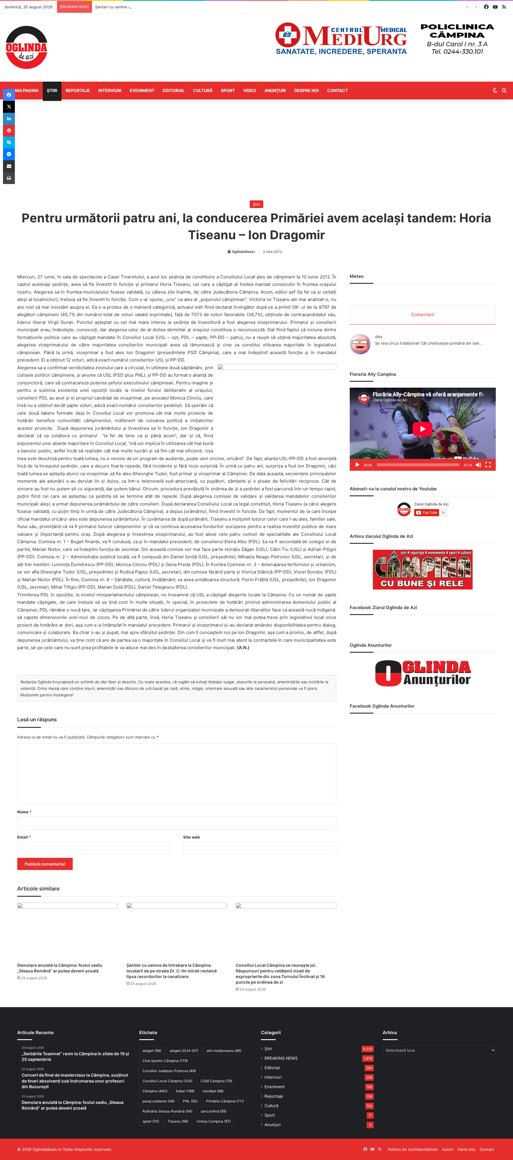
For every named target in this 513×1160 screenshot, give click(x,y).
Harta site (466, 1149)
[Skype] (9, 142)
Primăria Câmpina (225, 1101)
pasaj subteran (158, 1101)
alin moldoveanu (224, 1050)
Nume (24, 811)
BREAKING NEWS (281, 1058)
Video (249, 90)
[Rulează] (357, 465)
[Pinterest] (9, 131)
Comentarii (422, 314)
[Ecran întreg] (488, 465)
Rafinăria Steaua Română (167, 1111)
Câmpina (154, 1091)
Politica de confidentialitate (413, 1149)
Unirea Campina (214, 1121)
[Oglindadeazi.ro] (26, 47)
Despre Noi (306, 90)
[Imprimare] (9, 178)
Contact (337, 90)
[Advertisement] (256, 149)
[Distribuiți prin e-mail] (9, 166)
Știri (52, 90)
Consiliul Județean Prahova (169, 1071)
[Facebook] (9, 95)
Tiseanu (177, 1121)
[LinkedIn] (9, 119)
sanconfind (214, 1111)
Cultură (203, 90)
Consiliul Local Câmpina (167, 1081)
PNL (190, 1101)
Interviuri (109, 90)
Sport (228, 90)
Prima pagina (24, 90)
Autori (447, 1149)
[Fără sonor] (479, 465)
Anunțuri (275, 90)
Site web (191, 837)
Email (24, 837)
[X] (9, 107)
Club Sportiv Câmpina (165, 1060)
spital (150, 1121)
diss (378, 336)
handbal (213, 1091)
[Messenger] (9, 154)
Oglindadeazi (243, 251)
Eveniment (142, 90)
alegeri (151, 1050)
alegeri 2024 (184, 1050)
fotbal (185, 1091)
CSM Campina (216, 1081)
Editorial (174, 90)
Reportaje (78, 90)
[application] (423, 429)
